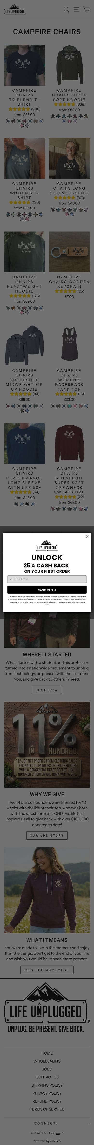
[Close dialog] (87, 536)
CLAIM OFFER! (47, 590)
